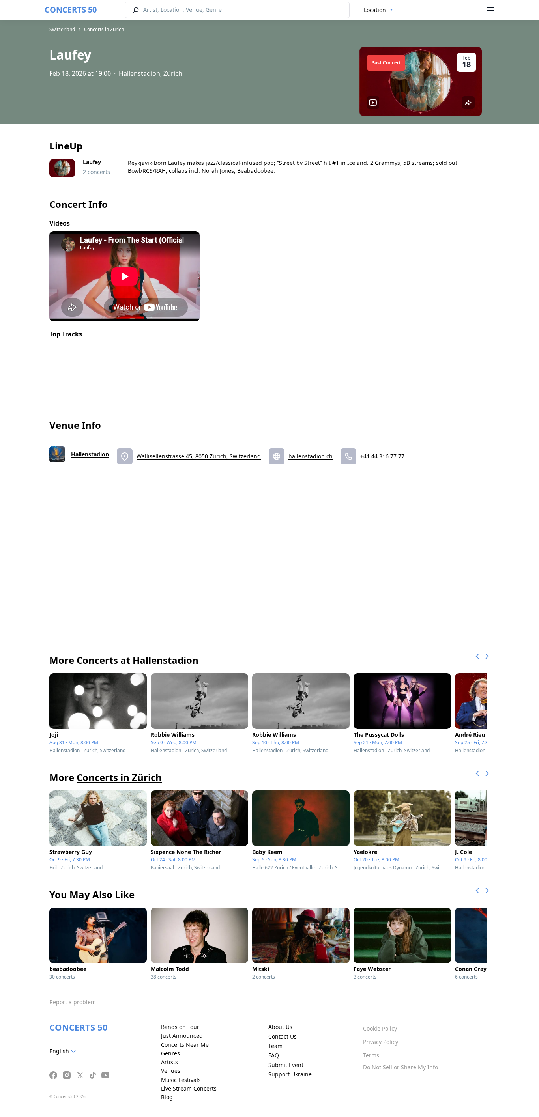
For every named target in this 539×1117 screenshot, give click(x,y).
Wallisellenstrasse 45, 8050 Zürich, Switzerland (199, 456)
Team (275, 1046)
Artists (169, 1062)
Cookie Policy (380, 1028)
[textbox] (64, 1051)
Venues (170, 1070)
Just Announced (182, 1035)
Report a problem (72, 1002)
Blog (167, 1097)
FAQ (273, 1055)
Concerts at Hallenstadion (137, 660)
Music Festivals (181, 1079)
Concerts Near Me (185, 1044)
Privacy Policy (380, 1042)
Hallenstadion (90, 454)
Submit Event (285, 1064)
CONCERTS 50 (71, 9)
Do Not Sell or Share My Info (400, 1067)
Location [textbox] (375, 10)
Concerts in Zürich (104, 29)
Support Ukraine (290, 1074)
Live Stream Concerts (189, 1088)
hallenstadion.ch (310, 456)
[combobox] (378, 10)
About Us (280, 1027)
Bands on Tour (180, 1027)
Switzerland (62, 29)
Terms (371, 1055)
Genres (170, 1053)
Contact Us (282, 1036)
